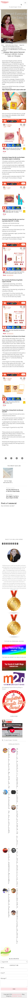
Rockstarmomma (16, 994)
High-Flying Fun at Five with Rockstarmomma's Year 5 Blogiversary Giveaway (17, 768)
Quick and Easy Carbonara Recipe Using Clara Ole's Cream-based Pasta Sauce (17, 826)
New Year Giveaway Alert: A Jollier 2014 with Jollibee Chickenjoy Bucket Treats (9, 768)
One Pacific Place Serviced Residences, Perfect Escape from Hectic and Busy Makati (9, 812)
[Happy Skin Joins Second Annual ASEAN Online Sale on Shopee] (17, 458)
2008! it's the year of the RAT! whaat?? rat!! (17, 898)
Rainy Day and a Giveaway (17, 797)
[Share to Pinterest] (22, 458)
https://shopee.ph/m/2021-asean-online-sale (14, 89)
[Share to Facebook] (11, 458)
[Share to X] (6, 458)
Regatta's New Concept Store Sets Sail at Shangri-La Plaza (9, 902)
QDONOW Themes (17, 996)
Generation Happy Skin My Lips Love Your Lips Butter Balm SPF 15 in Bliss (13, 220)
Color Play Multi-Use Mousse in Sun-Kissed (13, 336)
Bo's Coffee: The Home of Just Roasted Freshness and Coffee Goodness (17, 867)
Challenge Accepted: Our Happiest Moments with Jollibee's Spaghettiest (9, 866)
